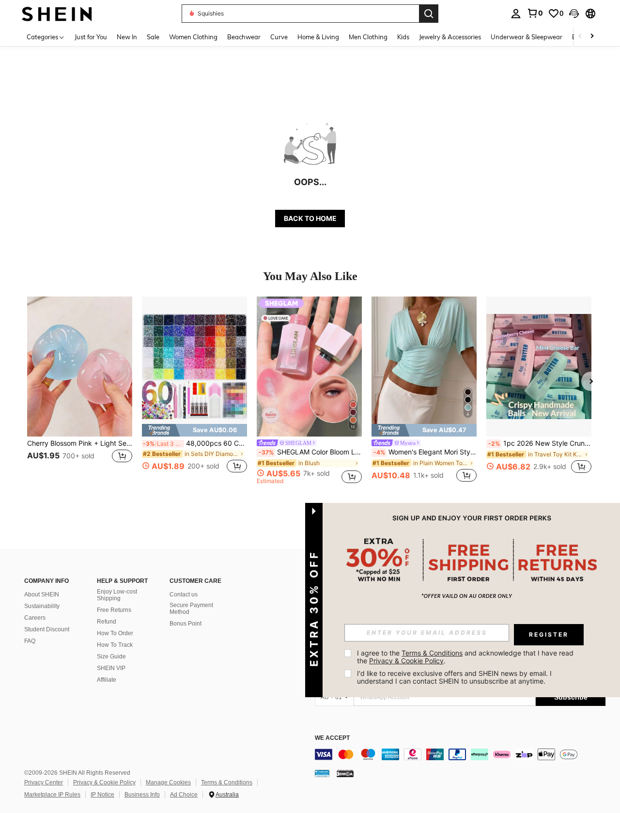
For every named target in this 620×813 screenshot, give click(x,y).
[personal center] (516, 13)
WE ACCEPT (332, 738)
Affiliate (106, 679)
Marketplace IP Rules (52, 794)
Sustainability (42, 606)
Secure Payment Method (191, 608)
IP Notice (102, 794)
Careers (35, 617)
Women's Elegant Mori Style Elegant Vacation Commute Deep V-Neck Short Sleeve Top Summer (425, 452)
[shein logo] (57, 13)
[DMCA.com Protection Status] (345, 773)
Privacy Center (43, 782)
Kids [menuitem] (403, 37)
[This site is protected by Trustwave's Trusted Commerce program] (322, 773)
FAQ (29, 641)
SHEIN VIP (111, 668)
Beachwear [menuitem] (244, 37)
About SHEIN (41, 594)
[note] (194, 430)
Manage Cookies (168, 782)
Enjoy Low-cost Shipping (117, 595)
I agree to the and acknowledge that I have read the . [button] (466, 657)
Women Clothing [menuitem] (193, 37)
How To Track (115, 644)
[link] (535, 13)
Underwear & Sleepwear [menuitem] (526, 37)
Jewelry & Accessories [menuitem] (450, 37)
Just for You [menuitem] (91, 37)
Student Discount (46, 629)
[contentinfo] (460, 754)
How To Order (115, 633)
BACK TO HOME (310, 218)
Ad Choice (184, 794)
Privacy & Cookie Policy (104, 782)
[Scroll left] (580, 36)
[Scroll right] (592, 36)
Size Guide (111, 656)
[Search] (428, 13)
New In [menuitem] (127, 37)
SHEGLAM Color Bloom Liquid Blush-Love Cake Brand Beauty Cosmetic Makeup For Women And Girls (310, 452)
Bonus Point (186, 623)
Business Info (142, 794)
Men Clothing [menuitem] (368, 37)
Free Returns (114, 610)
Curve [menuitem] (279, 37)
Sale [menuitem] (153, 37)
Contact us (184, 594)
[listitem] (79, 390)
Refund (106, 621)
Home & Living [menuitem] (318, 37)
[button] (574, 13)
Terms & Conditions (226, 782)
